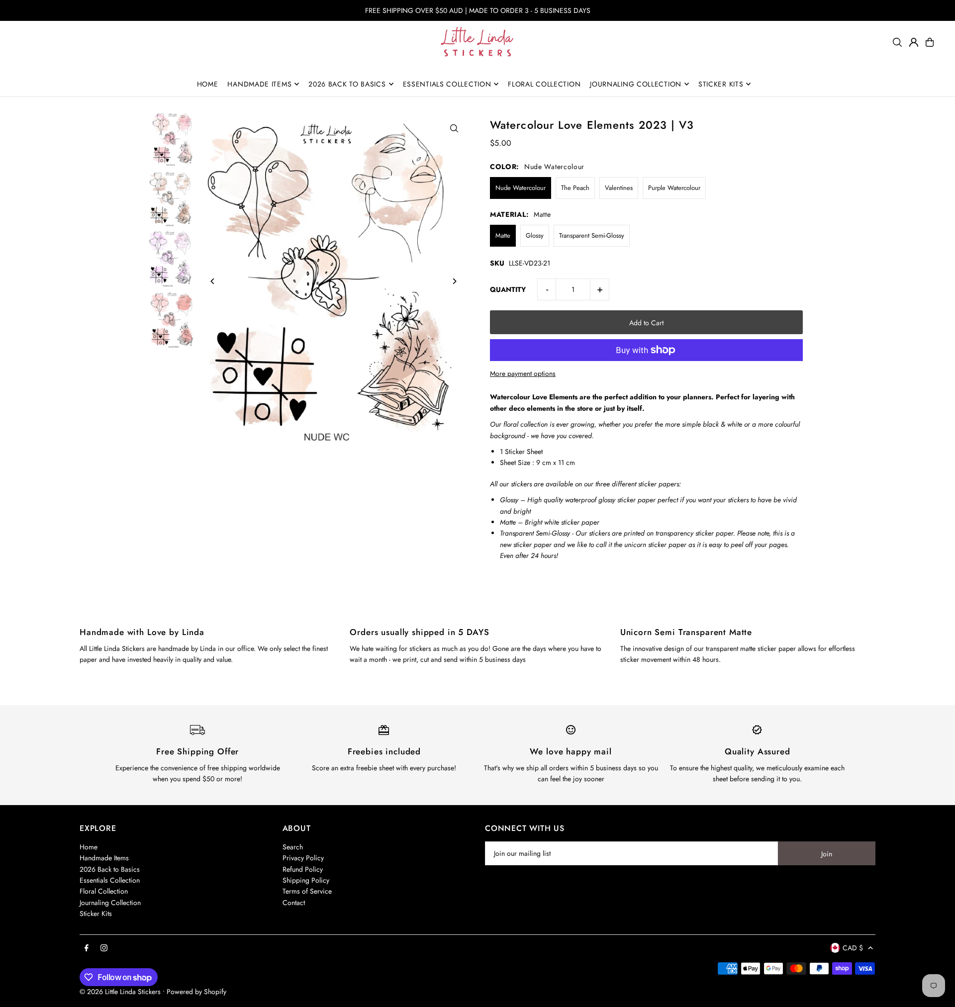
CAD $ (853, 948)
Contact (294, 903)
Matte (502, 235)
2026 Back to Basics (110, 869)
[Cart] (930, 42)
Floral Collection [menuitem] (544, 84)
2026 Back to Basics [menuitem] (346, 84)
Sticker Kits (96, 913)
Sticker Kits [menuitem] (720, 84)
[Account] (913, 42)
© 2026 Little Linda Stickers (120, 992)
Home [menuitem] (207, 84)
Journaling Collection (110, 903)
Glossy (535, 235)
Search (293, 847)
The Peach (575, 187)
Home (88, 847)
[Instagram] (103, 948)
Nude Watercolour (520, 187)
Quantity (508, 289)
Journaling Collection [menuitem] (635, 84)
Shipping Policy (306, 880)
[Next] (454, 281)
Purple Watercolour (674, 187)
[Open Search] (897, 42)
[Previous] (213, 281)
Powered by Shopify (196, 992)
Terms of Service (307, 891)
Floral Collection (104, 891)
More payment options (523, 373)
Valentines (619, 187)
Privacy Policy (303, 858)
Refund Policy (303, 869)
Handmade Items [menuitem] (259, 84)
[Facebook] (87, 948)
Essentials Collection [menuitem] (447, 84)
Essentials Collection (110, 880)
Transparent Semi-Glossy (591, 235)
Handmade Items (104, 858)
